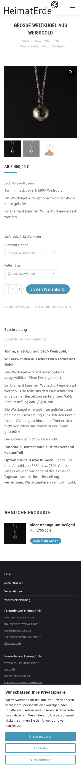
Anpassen (40, 748)
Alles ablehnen (40, 760)
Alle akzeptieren (40, 736)
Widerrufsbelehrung (17, 600)
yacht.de (9, 669)
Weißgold (24, 307)
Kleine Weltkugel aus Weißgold (52, 525)
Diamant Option (16, 245)
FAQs (7, 574)
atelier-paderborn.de (17, 630)
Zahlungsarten (13, 583)
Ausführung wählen (45, 541)
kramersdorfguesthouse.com (23, 682)
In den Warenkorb (48, 289)
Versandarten (13, 591)
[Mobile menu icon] (72, 7)
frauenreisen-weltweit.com (21, 624)
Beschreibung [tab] (15, 329)
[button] (71, 72)
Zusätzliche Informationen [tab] (26, 339)
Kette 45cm (12, 265)
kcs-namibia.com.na (17, 676)
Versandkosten (23, 183)
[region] (40, 727)
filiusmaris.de (12, 643)
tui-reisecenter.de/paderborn (22, 637)
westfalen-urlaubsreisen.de (21, 663)
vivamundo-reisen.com (19, 617)
